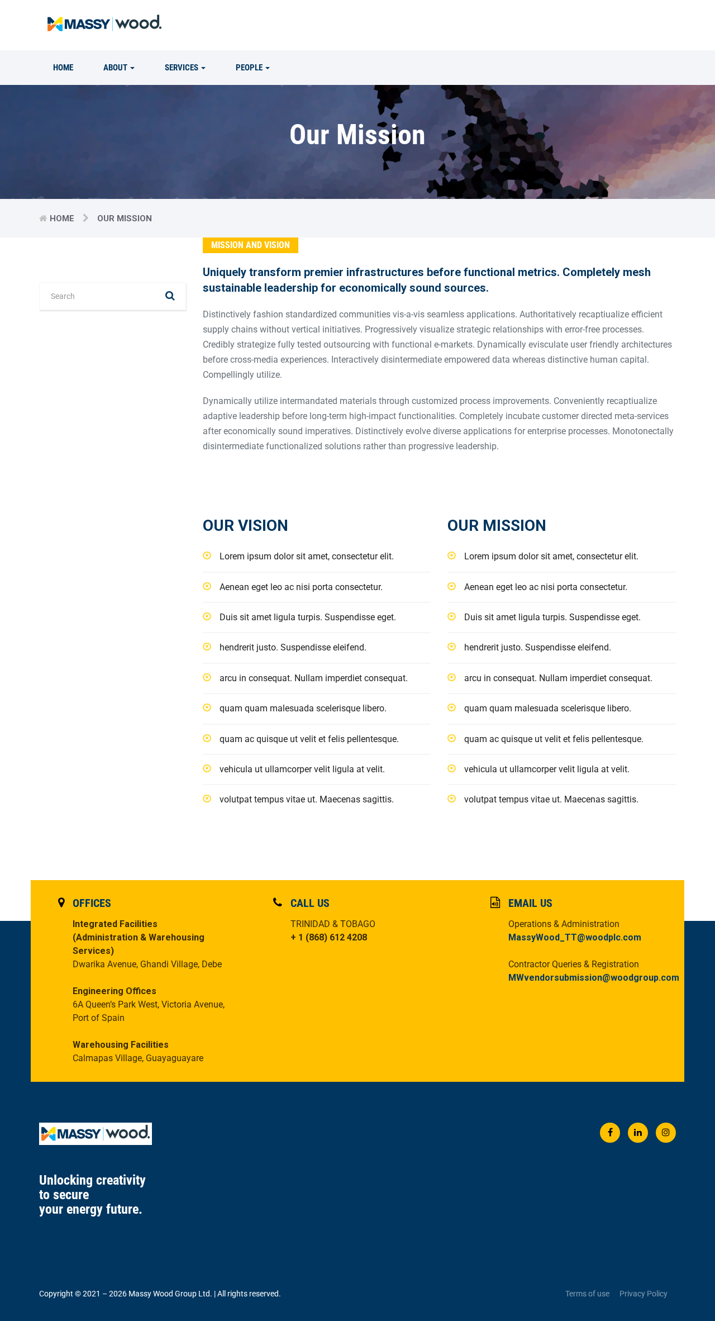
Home (63, 68)
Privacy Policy (643, 1293)
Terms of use (587, 1293)
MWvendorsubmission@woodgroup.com (593, 977)
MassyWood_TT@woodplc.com (574, 937)
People (250, 68)
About (116, 68)
